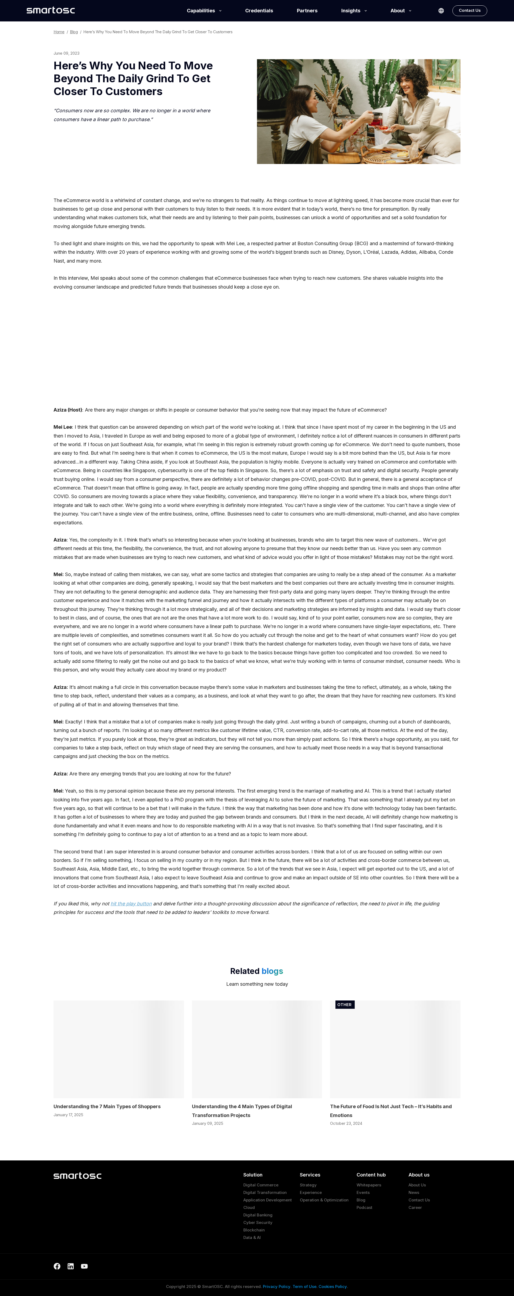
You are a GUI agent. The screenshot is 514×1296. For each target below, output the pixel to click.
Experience (311, 1192)
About (398, 10)
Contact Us (470, 10)
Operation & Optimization (324, 1199)
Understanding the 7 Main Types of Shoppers (107, 1106)
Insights (350, 10)
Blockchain (254, 1229)
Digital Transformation (265, 1192)
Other (344, 1004)
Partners (307, 10)
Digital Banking (258, 1214)
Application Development (267, 1199)
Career (415, 1207)
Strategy (308, 1184)
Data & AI (252, 1237)
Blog (361, 1199)
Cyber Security (258, 1222)
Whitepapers (369, 1184)
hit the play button (131, 903)
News (414, 1192)
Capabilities (201, 10)
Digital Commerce (260, 1184)
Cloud (249, 1207)
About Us (417, 1184)
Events (363, 1192)
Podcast (364, 1207)
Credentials (259, 10)
